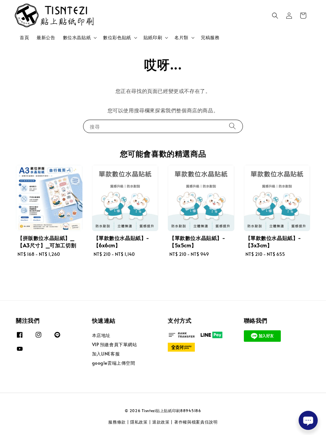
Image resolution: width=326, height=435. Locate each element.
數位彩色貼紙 (117, 37)
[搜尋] (232, 126)
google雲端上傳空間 (113, 363)
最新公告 (46, 37)
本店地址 (101, 335)
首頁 (24, 37)
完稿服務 (210, 37)
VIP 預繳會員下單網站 (114, 344)
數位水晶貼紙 (77, 37)
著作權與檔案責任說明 (196, 422)
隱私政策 (139, 422)
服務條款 (117, 422)
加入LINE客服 (106, 354)
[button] (275, 16)
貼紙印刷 (153, 37)
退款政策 (161, 422)
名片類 (181, 37)
